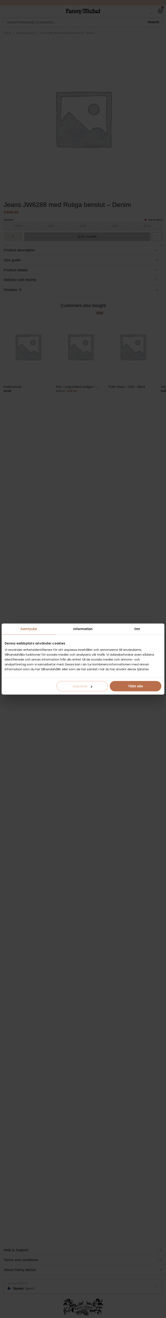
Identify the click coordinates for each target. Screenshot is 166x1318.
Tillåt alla (135, 686)
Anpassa (80, 686)
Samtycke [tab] (28, 629)
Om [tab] (137, 629)
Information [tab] (83, 629)
